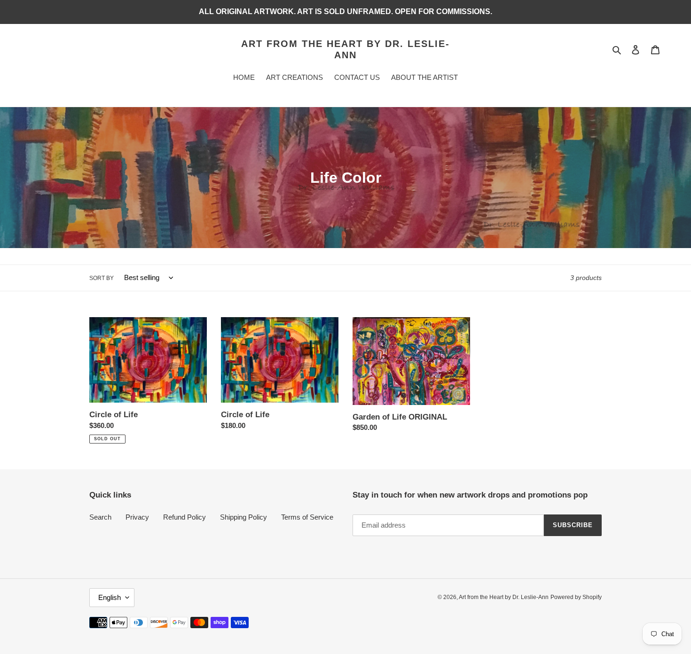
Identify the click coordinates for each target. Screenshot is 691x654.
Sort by (101, 278)
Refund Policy (184, 517)
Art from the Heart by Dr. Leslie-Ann (345, 49)
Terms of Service (307, 517)
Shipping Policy (243, 517)
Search (100, 517)
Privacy (137, 517)
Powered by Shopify (576, 597)
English (109, 597)
